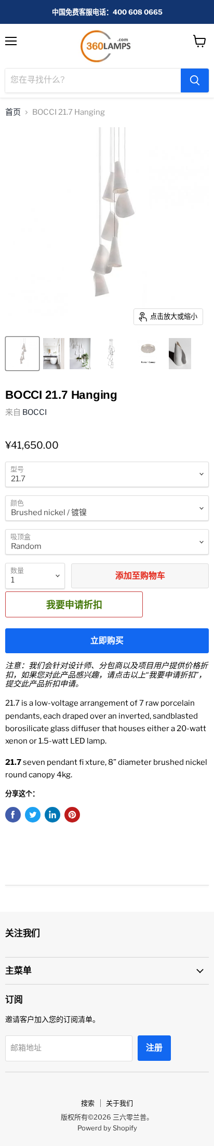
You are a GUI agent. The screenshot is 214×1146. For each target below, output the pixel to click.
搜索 (88, 1103)
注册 (154, 1048)
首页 (13, 112)
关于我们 (119, 1103)
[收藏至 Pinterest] (72, 815)
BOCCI (34, 412)
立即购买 (107, 640)
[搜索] (195, 80)
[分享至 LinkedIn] (52, 815)
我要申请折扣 (74, 604)
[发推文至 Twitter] (33, 815)
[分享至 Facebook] (13, 815)
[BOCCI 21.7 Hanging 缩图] (22, 353)
